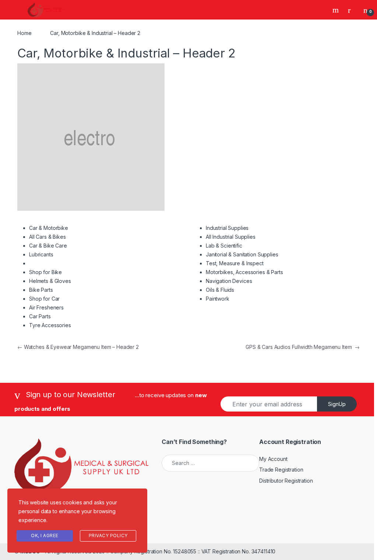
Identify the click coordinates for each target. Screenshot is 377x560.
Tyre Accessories (50, 325)
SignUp (337, 404)
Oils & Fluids (220, 290)
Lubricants (41, 254)
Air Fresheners (46, 307)
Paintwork (217, 298)
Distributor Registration (286, 480)
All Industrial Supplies (231, 237)
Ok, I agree (45, 535)
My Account (273, 459)
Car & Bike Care (48, 245)
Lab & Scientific (224, 245)
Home (24, 33)
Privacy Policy (108, 535)
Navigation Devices (229, 281)
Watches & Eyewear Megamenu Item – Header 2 (78, 347)
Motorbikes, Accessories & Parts (244, 272)
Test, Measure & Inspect (235, 263)
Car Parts (40, 316)
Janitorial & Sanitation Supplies (242, 254)
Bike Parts (41, 290)
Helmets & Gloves (50, 281)
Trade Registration (281, 469)
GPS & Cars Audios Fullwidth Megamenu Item (303, 347)
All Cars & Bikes (47, 237)
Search (336, 10)
